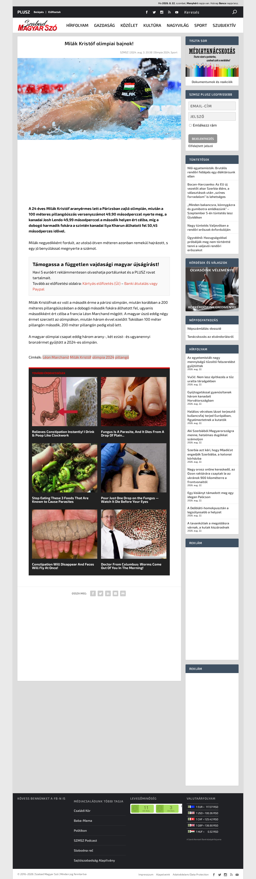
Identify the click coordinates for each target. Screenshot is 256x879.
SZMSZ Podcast (85, 840)
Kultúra (152, 25)
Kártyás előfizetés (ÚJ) (101, 283)
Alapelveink (163, 874)
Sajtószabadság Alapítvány (94, 860)
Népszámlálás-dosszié (204, 328)
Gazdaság (104, 25)
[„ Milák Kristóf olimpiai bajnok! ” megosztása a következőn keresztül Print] (123, 593)
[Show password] (230, 116)
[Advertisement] (99, 173)
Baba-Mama (83, 820)
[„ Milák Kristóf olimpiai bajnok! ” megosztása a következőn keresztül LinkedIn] (108, 593)
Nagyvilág (178, 25)
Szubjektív (224, 25)
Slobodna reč (83, 850)
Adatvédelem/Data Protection (191, 874)
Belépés (39, 12)
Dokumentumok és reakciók (212, 82)
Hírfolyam (77, 25)
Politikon (80, 830)
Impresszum (145, 874)
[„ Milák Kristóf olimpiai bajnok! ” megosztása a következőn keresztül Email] (115, 593)
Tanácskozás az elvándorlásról (210, 336)
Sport (200, 25)
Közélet (129, 25)
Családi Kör (82, 810)
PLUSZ (23, 11)
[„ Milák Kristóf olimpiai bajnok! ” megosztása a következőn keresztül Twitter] (100, 593)
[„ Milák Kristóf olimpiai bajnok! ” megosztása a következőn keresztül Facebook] (93, 593)
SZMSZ (124, 52)
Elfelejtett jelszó (200, 146)
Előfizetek (54, 12)
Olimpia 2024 (162, 52)
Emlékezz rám (204, 125)
